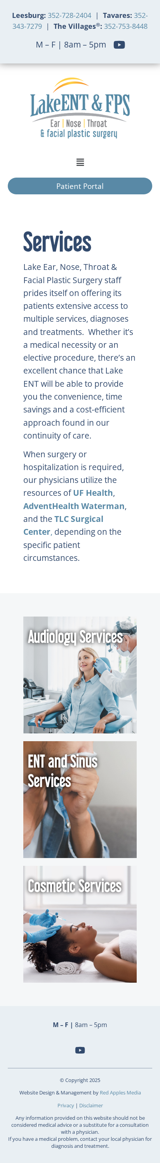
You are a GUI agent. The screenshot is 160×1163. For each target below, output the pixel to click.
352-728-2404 (70, 15)
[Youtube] (119, 44)
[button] (80, 162)
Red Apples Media (120, 1092)
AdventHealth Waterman (74, 505)
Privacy (65, 1105)
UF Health (93, 492)
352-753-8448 (125, 26)
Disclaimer (91, 1105)
